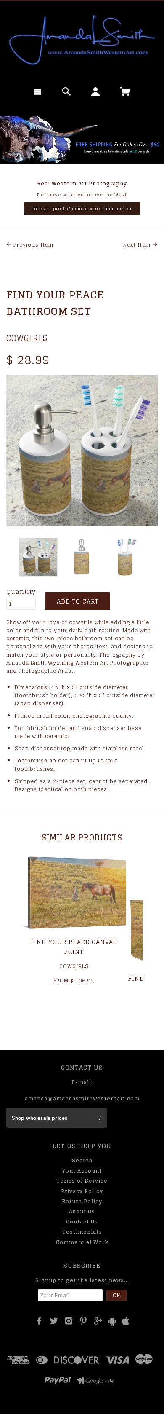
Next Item (137, 245)
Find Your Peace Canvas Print (73, 946)
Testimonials (82, 1231)
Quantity (21, 591)
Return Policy (82, 1201)
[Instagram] (68, 1321)
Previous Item (32, 245)
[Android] (112, 1321)
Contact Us (82, 1221)
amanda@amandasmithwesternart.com (82, 1098)
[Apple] (126, 1321)
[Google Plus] (98, 1321)
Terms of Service (82, 1180)
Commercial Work (82, 1242)
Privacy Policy (82, 1191)
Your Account (82, 1170)
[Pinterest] (83, 1321)
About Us (82, 1211)
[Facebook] (39, 1321)
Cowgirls (27, 338)
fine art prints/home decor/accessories (82, 208)
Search (82, 1160)
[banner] (82, 40)
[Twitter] (54, 1321)
